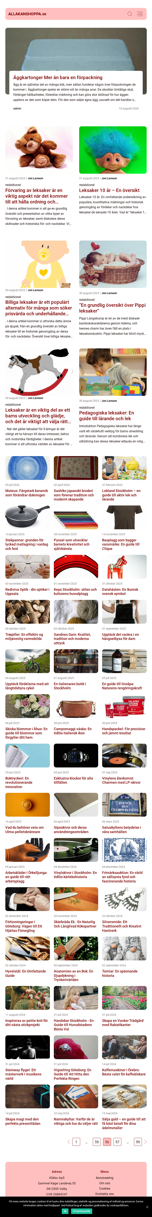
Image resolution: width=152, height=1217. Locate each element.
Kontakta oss (104, 1194)
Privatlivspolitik (81, 1211)
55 (97, 1142)
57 (117, 1142)
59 (138, 1142)
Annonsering (104, 1178)
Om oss (104, 1183)
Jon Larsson (35, 178)
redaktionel (13, 185)
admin (17, 108)
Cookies (104, 1188)
